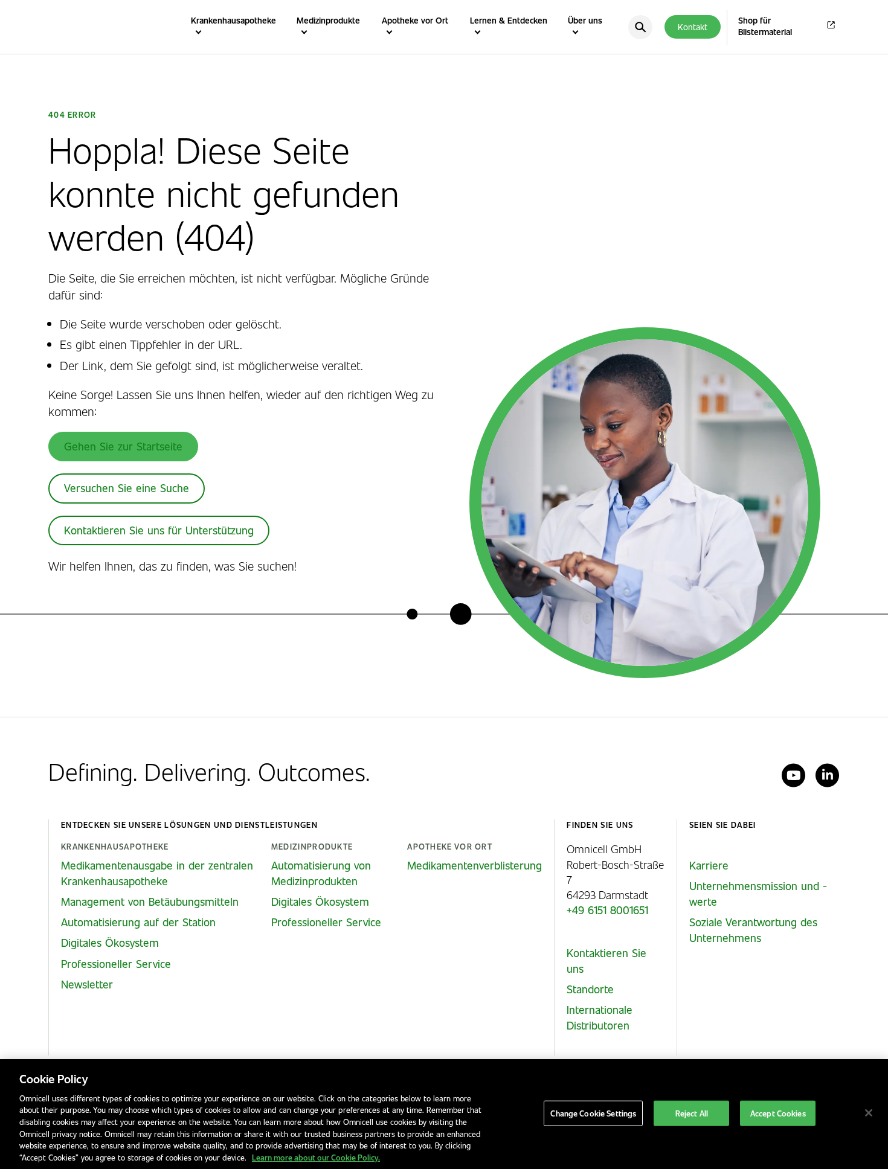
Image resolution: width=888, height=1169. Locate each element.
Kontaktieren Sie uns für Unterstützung (159, 530)
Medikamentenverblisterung (474, 865)
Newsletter (87, 984)
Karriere (709, 865)
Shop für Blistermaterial (765, 26)
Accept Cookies (778, 1113)
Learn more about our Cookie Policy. (316, 1156)
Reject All (691, 1113)
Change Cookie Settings (593, 1113)
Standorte (590, 989)
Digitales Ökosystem (110, 942)
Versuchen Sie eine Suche (126, 488)
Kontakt (692, 27)
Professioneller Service (116, 963)
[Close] (868, 1113)
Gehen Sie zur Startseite (123, 446)
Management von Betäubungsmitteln (150, 901)
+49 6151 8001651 (607, 910)
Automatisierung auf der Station (138, 922)
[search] (640, 27)
